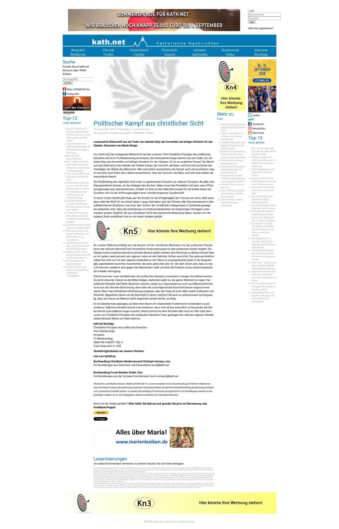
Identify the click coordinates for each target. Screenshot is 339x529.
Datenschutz (187, 521)
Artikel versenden (121, 133)
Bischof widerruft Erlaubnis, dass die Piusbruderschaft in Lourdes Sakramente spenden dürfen (78, 134)
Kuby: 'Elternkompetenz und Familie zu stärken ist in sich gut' (233, 193)
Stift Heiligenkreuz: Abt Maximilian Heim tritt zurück (263, 172)
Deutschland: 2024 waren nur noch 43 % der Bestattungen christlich (78, 185)
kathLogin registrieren (161, 468)
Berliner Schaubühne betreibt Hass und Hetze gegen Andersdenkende (233, 154)
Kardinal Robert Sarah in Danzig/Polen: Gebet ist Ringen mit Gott (264, 286)
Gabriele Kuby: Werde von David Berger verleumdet (232, 202)
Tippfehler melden (143, 133)
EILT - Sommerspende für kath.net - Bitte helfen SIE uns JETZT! (264, 151)
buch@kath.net (160, 365)
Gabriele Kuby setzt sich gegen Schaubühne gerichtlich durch (233, 145)
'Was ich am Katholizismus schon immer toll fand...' (78, 176)
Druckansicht (101, 133)
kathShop (110, 356)
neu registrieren (263, 28)
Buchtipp (124, 129)
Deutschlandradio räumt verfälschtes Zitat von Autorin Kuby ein (233, 169)
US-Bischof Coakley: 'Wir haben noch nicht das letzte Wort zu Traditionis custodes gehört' (263, 229)
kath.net (158, 521)
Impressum (171, 521)
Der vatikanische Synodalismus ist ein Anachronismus (77, 194)
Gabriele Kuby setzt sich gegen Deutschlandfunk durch (233, 127)
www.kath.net (117, 482)
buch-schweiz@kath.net (164, 376)
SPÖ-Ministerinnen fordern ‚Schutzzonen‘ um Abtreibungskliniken (77, 246)
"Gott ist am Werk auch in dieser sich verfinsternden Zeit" (232, 136)
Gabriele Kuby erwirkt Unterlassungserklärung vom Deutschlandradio (233, 178)
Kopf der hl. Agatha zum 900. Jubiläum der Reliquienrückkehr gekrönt (264, 265)
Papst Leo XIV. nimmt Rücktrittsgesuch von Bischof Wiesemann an (78, 255)
